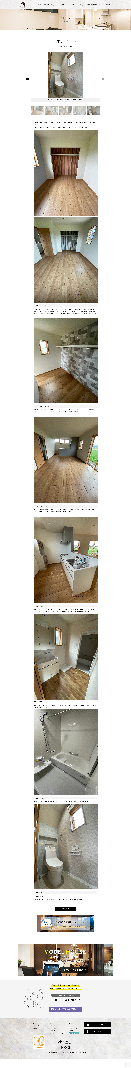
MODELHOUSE (91, 4)
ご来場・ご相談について (39, 1026)
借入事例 (71, 1031)
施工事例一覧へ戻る (65, 909)
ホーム (34, 1023)
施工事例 (27, 28)
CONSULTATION (43, 4)
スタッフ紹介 (73, 1026)
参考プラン (53, 1023)
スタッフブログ (74, 1028)
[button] (103, 79)
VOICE (101, 4)
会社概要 (71, 1023)
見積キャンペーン (37, 1028)
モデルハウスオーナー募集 (56, 1033)
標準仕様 (52, 1026)
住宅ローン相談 (97, 1031)
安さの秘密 (53, 1028)
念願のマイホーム (34, 28)
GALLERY (71, 4)
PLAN (53, 4)
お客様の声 (53, 1036)
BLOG (108, 4)
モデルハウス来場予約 (97, 1024)
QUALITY (81, 4)
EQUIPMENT (62, 4)
